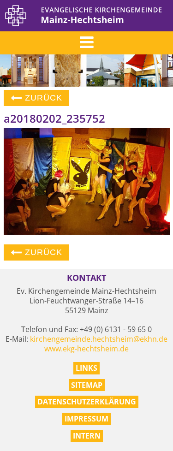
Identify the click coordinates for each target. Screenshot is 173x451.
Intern (87, 436)
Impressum (86, 419)
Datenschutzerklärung (86, 402)
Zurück (42, 97)
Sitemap (86, 385)
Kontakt (86, 278)
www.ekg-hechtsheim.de (86, 349)
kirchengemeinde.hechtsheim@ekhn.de (98, 339)
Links (86, 368)
